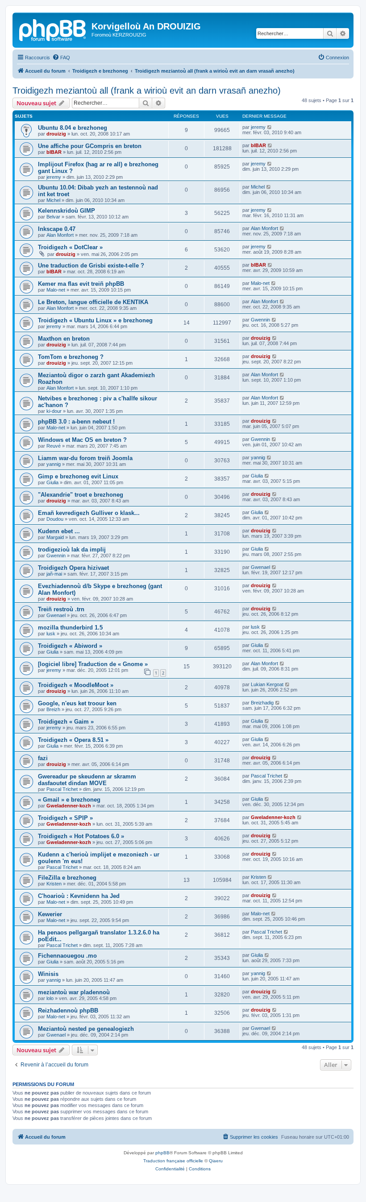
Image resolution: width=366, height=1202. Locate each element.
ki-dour (54, 411)
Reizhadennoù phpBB (68, 1010)
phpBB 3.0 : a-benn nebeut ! (76, 421)
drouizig (56, 133)
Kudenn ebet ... (59, 531)
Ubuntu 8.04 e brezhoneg (72, 127)
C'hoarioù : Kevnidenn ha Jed (79, 896)
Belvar (53, 216)
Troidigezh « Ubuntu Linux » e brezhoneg (95, 320)
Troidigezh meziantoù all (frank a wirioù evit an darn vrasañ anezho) (146, 90)
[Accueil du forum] (53, 29)
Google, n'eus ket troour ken (77, 703)
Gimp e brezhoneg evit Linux (78, 476)
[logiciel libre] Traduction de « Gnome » (93, 664)
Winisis (48, 974)
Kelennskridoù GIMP (66, 210)
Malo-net (55, 289)
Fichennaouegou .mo (67, 955)
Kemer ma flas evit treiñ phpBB (81, 283)
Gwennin (260, 319)
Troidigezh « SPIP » (65, 818)
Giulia (52, 482)
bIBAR (54, 152)
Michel (53, 200)
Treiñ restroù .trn (61, 609)
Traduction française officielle (173, 1160)
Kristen (54, 883)
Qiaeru (216, 1160)
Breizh (53, 709)
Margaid (55, 537)
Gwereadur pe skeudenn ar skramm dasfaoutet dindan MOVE (87, 779)
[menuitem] (61, 57)
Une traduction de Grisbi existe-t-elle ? (91, 265)
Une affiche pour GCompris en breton (89, 146)
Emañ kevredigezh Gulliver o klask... (89, 513)
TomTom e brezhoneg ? (71, 357)
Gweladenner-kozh (68, 805)
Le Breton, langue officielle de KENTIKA (93, 302)
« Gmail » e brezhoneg (69, 799)
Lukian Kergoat (267, 684)
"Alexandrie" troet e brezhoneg (80, 494)
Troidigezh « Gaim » (66, 721)
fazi (43, 758)
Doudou (54, 519)
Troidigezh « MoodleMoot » (75, 685)
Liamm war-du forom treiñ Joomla (85, 458)
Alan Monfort (60, 235)
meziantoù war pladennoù (74, 992)
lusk (50, 633)
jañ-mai (54, 573)
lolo (50, 998)
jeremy (258, 127)
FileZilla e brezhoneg (67, 877)
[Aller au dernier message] (270, 127)
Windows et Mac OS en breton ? (82, 439)
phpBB (162, 1152)
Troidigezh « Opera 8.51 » (73, 740)
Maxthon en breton (64, 338)
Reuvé (53, 446)
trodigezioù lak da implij (72, 549)
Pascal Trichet (62, 789)
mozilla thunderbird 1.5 (70, 627)
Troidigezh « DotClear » (70, 247)
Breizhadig (262, 702)
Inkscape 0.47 (56, 229)
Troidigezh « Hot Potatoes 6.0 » (81, 836)
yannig (53, 464)
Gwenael (260, 567)
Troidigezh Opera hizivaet (73, 567)
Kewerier (50, 914)
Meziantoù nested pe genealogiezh (86, 1028)
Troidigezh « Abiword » (70, 645)
